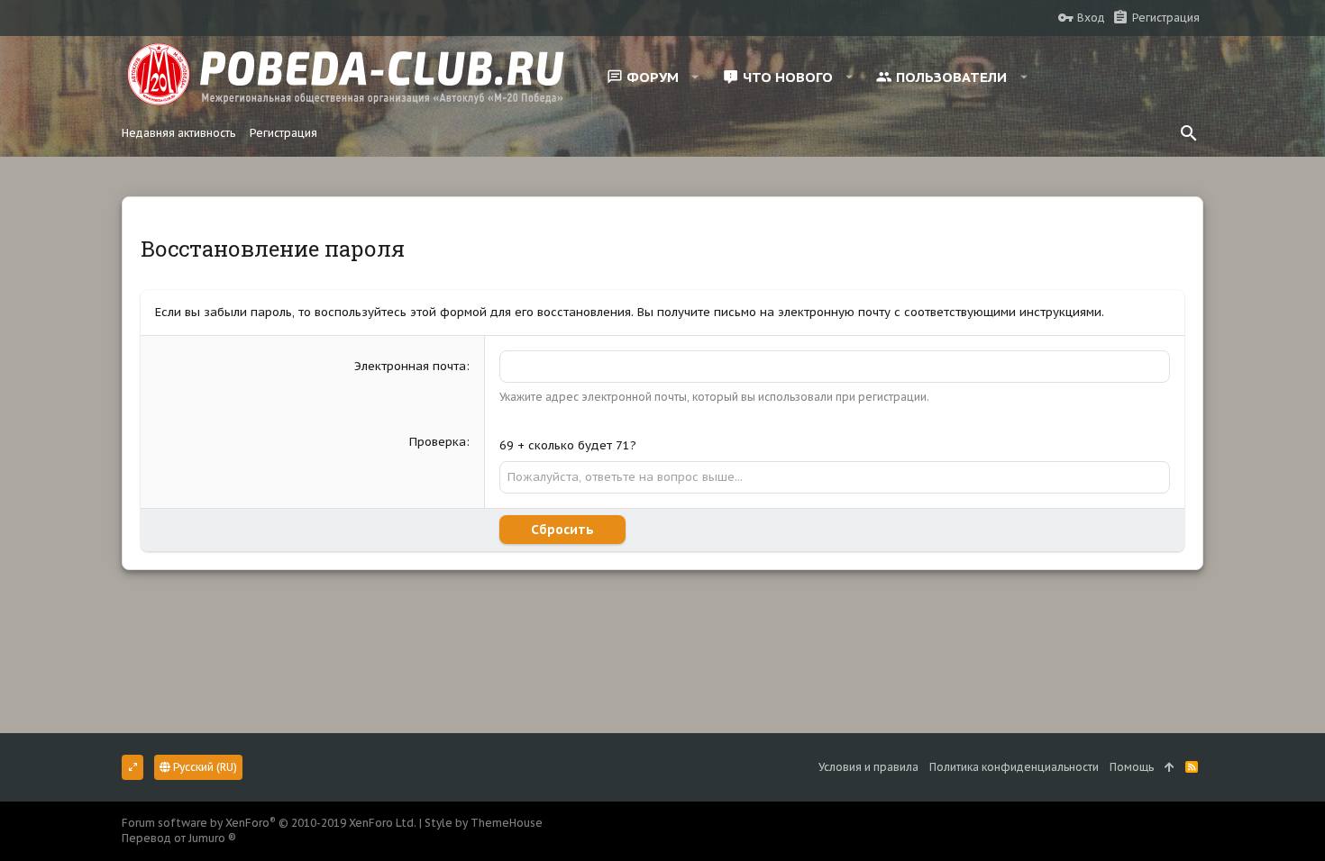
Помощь (1132, 767)
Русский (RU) (203, 767)
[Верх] (1169, 768)
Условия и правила (868, 767)
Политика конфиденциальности (1014, 767)
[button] (695, 76)
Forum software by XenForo (269, 822)
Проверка (437, 441)
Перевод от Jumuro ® (179, 838)
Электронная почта (410, 366)
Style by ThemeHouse (484, 822)
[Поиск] (1188, 133)
